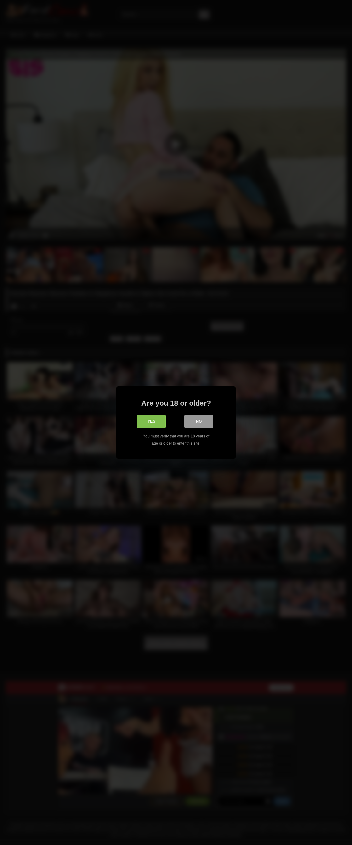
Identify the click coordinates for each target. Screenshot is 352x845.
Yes (151, 421)
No (199, 421)
